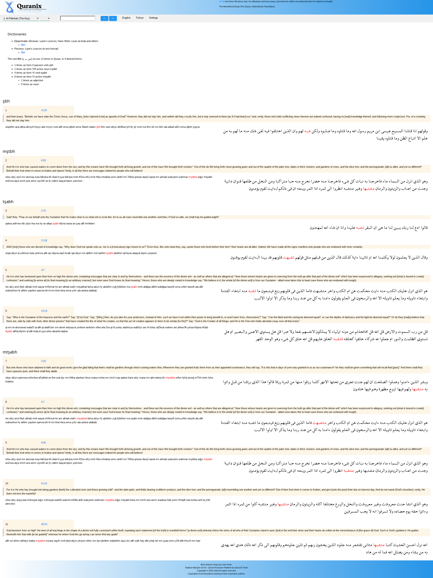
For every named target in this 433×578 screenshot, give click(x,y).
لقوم (263, 188)
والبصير (240, 331)
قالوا (424, 227)
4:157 (44, 110)
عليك (402, 290)
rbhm (89, 540)
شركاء (369, 338)
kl (59, 176)
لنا (411, 227)
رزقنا (246, 381)
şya (62, 176)
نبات (359, 181)
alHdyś (24, 540)
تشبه (251, 422)
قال (338, 257)
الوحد (268, 338)
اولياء (336, 331)
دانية (228, 181)
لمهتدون (316, 227)
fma (186, 540)
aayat (41, 286)
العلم (345, 298)
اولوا (269, 298)
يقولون (335, 298)
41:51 (221, 1)
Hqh (169, 499)
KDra (82, 176)
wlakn (92, 126)
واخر (330, 290)
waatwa (162, 499)
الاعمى (253, 331)
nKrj (87, 176)
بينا (263, 257)
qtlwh (72, 126)
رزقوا (306, 381)
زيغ (276, 290)
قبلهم (315, 257)
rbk (23, 223)
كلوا (253, 504)
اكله (318, 504)
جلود (340, 544)
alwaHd (56, 331)
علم (424, 138)
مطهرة (383, 389)
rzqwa (94, 377)
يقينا (380, 138)
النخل (262, 181)
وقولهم (422, 131)
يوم (407, 511)
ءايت (374, 290)
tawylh (171, 286)
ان (294, 188)
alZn (177, 126)
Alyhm (23, 331)
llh (185, 327)
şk (135, 126)
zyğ (114, 286)
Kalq (36, 331)
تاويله (411, 298)
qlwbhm (118, 253)
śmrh (23, 180)
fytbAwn (122, 286)
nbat (55, 176)
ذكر (259, 544)
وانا (342, 227)
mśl (96, 253)
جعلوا (384, 338)
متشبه (348, 188)
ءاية (354, 257)
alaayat (136, 253)
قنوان (236, 181)
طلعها (246, 181)
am (61, 286)
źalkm (55, 180)
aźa (28, 180)
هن (353, 290)
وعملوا (393, 381)
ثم (305, 544)
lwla (32, 253)
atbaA (171, 126)
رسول (361, 131)
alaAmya (128, 327)
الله (354, 131)
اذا (315, 188)
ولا (291, 331)
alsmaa (30, 176)
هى (380, 227)
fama (90, 286)
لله (376, 338)
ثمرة (285, 381)
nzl (12, 540)
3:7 (42, 270)
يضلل (397, 552)
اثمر (309, 188)
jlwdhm (105, 540)
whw (8, 176)
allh (61, 126)
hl (114, 327)
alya (17, 180)
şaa (78, 223)
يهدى (225, 544)
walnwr (169, 327)
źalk (137, 540)
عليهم (317, 338)
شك (252, 131)
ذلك (247, 544)
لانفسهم (308, 331)
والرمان (380, 188)
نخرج (305, 181)
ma (145, 126)
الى (329, 188)
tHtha (72, 377)
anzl (19, 176)
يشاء (414, 552)
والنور (398, 338)
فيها (399, 389)
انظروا (337, 188)
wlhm (179, 377)
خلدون (358, 389)
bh (153, 126)
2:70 (43, 210)
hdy (142, 540)
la (19, 253)
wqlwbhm (115, 540)
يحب (363, 511)
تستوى (422, 338)
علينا (350, 227)
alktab (28, 286)
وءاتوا (423, 511)
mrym (49, 126)
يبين (397, 227)
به (230, 131)
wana (69, 223)
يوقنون (235, 257)
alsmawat (20, 327)
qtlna (23, 126)
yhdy (152, 540)
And (57, 290)
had (198, 540)
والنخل (351, 504)
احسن (410, 544)
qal (73, 253)
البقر (368, 227)
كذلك (346, 257)
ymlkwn (81, 327)
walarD (30, 327)
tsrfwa (194, 499)
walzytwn (173, 176)
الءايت (254, 257)
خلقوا (359, 338)
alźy (13, 176)
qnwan (138, 176)
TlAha (130, 176)
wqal (8, 253)
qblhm (90, 253)
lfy (132, 126)
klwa (133, 499)
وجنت (422, 188)
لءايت (272, 188)
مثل (307, 257)
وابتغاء (422, 298)
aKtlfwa (122, 126)
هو (425, 290)
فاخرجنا (375, 181)
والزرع (339, 504)
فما (384, 552)
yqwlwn (32, 290)
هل (273, 331)
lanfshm (91, 327)
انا (414, 131)
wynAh (41, 180)
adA (15, 223)
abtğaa (147, 286)
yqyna (196, 126)
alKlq (16, 331)
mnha (101, 377)
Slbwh (85, 126)
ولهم (407, 389)
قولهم (298, 257)
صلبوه (325, 131)
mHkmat (50, 286)
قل (425, 331)
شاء (331, 227)
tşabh (8, 201)
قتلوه (340, 131)
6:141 (44, 483)
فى (289, 188)
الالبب (259, 298)
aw (50, 253)
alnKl (120, 176)
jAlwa (181, 327)
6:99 (43, 160)
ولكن (315, 131)
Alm (161, 126)
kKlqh (205, 327)
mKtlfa (74, 499)
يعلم (396, 298)
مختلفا (328, 504)
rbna (63, 290)
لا (409, 257)
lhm (103, 126)
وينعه (300, 188)
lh (190, 540)
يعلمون (401, 257)
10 (6, 483)
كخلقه (348, 338)
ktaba (32, 540)
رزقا (277, 381)
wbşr (8, 377)
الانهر (324, 381)
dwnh (62, 327)
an (47, 180)
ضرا (284, 331)
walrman (184, 176)
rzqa (118, 377)
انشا (409, 504)
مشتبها (368, 470)
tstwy (153, 327)
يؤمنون (254, 188)
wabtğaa (162, 286)
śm (95, 540)
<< (104, 18)
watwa (158, 377)
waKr (73, 286)
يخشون (321, 544)
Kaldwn (9, 381)
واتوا (226, 381)
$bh (23, 44)
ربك (404, 227)
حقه (414, 511)
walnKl (58, 499)
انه (374, 511)
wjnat (152, 176)
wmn (114, 176)
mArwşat (32, 499)
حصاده (399, 511)
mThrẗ (198, 377)
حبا (290, 181)
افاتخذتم (361, 331)
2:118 (44, 240)
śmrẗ (112, 377)
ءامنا (325, 298)
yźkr (74, 290)
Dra (108, 327)
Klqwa (198, 327)
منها (298, 381)
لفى (259, 131)
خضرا (315, 181)
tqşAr (57, 540)
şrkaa (190, 327)
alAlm (24, 290)
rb (13, 327)
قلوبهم (276, 257)
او (370, 257)
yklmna (39, 253)
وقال (424, 257)
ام (348, 290)
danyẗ (145, 176)
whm (205, 377)
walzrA (66, 499)
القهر (259, 338)
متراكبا (281, 181)
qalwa (9, 223)
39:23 (44, 524)
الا (418, 138)
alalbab (93, 290)
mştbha (193, 459)
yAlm (184, 286)
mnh (140, 126)
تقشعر (356, 544)
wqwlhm (10, 126)
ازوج (392, 389)
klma (88, 377)
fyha (185, 377)
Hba (98, 176)
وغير (358, 188)
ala (166, 126)
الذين (286, 131)
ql (6, 327)
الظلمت (409, 338)
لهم (300, 131)
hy (41, 223)
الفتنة (225, 290)
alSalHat (43, 377)
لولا (392, 257)
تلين (299, 544)
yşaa (166, 540)
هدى (239, 544)
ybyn (29, 223)
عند (302, 298)
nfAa (98, 327)
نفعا (297, 331)
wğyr (201, 176)
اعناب (405, 188)
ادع (417, 227)
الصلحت (380, 381)
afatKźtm (49, 327)
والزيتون (393, 188)
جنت (358, 381)
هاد (368, 552)
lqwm (69, 180)
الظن (403, 138)
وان (294, 131)
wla (103, 327)
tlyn (99, 540)
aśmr (34, 180)
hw (7, 286)
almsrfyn (10, 503)
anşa (19, 499)
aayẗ (62, 253)
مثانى (367, 544)
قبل (233, 381)
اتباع (411, 138)
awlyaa (70, 327)
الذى (417, 181)
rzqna (142, 377)
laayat (62, 180)
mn (157, 126)
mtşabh (208, 176)
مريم (370, 131)
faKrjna (44, 176)
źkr (128, 540)
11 (6, 524)
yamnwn (77, 180)
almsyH (30, 126)
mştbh (9, 151)
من (225, 131)
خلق (298, 338)
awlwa (85, 290)
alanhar (80, 377)
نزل (419, 544)
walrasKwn (11, 290)
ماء (385, 181)
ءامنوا (404, 381)
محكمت (363, 290)
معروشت (388, 504)
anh (200, 499)
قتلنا (407, 131)
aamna (41, 290)
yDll (177, 540)
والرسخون (363, 298)
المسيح (397, 131)
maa (37, 176)
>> (113, 18)
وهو (424, 181)
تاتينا (363, 257)
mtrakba (106, 176)
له (379, 552)
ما (240, 131)
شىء (345, 181)
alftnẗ (154, 286)
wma (66, 126)
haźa (131, 377)
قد (269, 257)
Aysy (38, 126)
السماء (394, 181)
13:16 (44, 310)
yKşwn (82, 540)
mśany (50, 540)
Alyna (62, 223)
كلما (315, 381)
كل (352, 181)
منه (245, 131)
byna (129, 253)
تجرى (349, 381)
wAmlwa (33, 377)
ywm (175, 499)
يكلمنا (383, 257)
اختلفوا (275, 131)
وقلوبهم (275, 544)
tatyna (55, 253)
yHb (208, 499)
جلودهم (288, 544)
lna (19, 223)
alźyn (114, 126)
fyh (128, 126)
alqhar (64, 331)
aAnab (164, 176)
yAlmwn (25, 253)
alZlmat (160, 327)
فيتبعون (267, 290)
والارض (390, 331)
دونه (344, 331)
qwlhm (102, 253)
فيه (266, 131)
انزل (409, 181)
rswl (56, 126)
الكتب (391, 290)
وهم (374, 389)
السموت (404, 331)
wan (108, 126)
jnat (58, 377)
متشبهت (319, 290)
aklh (81, 499)
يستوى (264, 331)
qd (124, 253)
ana (17, 126)
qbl (152, 377)
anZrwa (9, 180)
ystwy (119, 327)
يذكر (282, 298)
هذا (263, 381)
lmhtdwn (90, 223)
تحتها (333, 381)
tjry (63, 377)
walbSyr (138, 327)
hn (57, 286)
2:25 (43, 361)
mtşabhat (81, 286)
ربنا (295, 298)
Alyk (22, 286)
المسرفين (351, 511)
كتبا (388, 544)
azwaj (191, 377)
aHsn (17, 540)
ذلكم (282, 188)
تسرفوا (382, 511)
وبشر (423, 381)
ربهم (311, 544)
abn (43, 126)
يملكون (321, 331)
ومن (271, 181)
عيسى (385, 131)
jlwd (68, 540)
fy (50, 180)
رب (414, 331)
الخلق (327, 338)
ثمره (322, 188)
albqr (50, 223)
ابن (377, 131)
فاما (308, 290)
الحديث (398, 544)
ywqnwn (152, 253)
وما (348, 131)
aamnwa (23, 377)
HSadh (182, 499)
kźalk (68, 253)
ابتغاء (235, 290)
